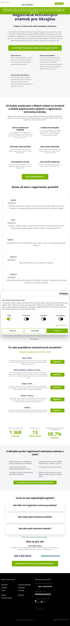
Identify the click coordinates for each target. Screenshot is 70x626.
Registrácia (4, 584)
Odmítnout (13, 330)
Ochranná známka (6, 598)
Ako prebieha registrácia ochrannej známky (35, 482)
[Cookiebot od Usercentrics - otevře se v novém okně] (60, 294)
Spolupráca (21, 587)
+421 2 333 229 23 (27, 5)
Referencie (21, 595)
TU (37, 12)
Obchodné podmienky (24, 584)
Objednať (57, 362)
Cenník (3, 590)
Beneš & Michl (65, 621)
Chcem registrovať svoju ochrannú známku (34, 564)
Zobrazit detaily (60, 325)
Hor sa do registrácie (34, 177)
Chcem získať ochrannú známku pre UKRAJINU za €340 (34, 48)
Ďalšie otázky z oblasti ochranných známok (34, 537)
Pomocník (4, 587)
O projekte (21, 590)
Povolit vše (57, 330)
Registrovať (59, 3)
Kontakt (3, 595)
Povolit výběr (35, 330)
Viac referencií (34, 339)
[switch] (26, 319)
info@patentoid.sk (50, 555)
